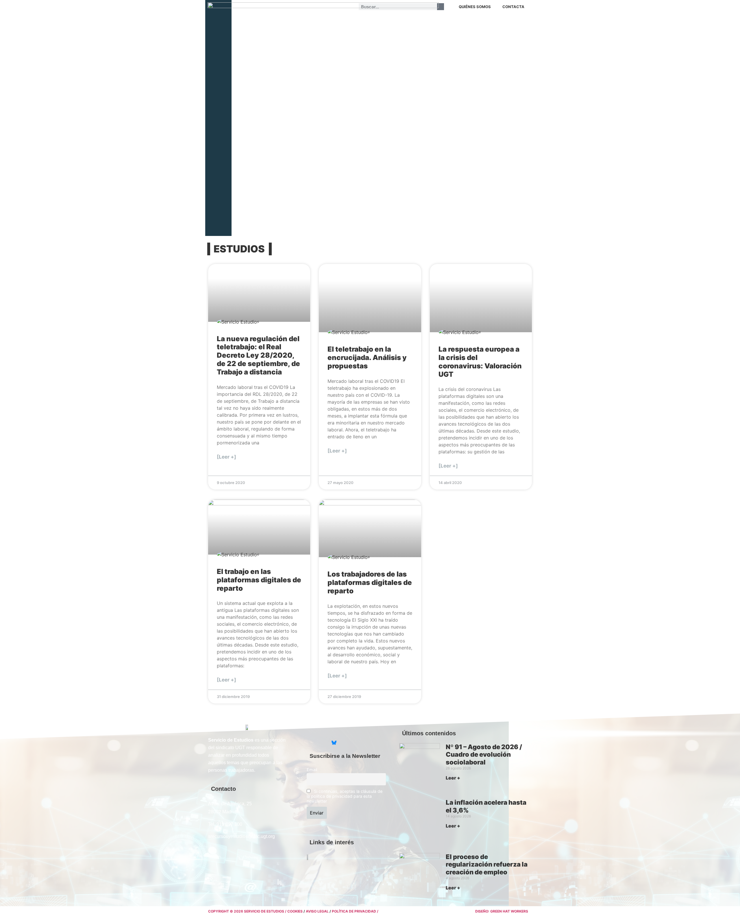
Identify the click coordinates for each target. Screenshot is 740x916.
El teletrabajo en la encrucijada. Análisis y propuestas (367, 357)
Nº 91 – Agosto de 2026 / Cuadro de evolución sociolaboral (484, 754)
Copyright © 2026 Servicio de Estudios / (247, 911)
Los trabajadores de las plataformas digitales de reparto (370, 582)
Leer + (453, 778)
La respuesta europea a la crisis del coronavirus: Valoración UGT (480, 361)
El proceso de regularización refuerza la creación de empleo (487, 864)
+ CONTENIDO (510, 20)
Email (312, 769)
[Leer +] (226, 457)
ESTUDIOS (239, 249)
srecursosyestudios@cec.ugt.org (241, 836)
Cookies (295, 911)
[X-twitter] (311, 742)
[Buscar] (440, 6)
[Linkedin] (322, 742)
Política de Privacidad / (355, 911)
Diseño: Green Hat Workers (501, 911)
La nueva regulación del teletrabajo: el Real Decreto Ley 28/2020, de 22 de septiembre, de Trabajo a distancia (258, 355)
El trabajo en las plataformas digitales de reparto (259, 579)
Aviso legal (317, 911)
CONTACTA (513, 6)
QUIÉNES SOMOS (475, 6)
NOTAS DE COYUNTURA (470, 20)
